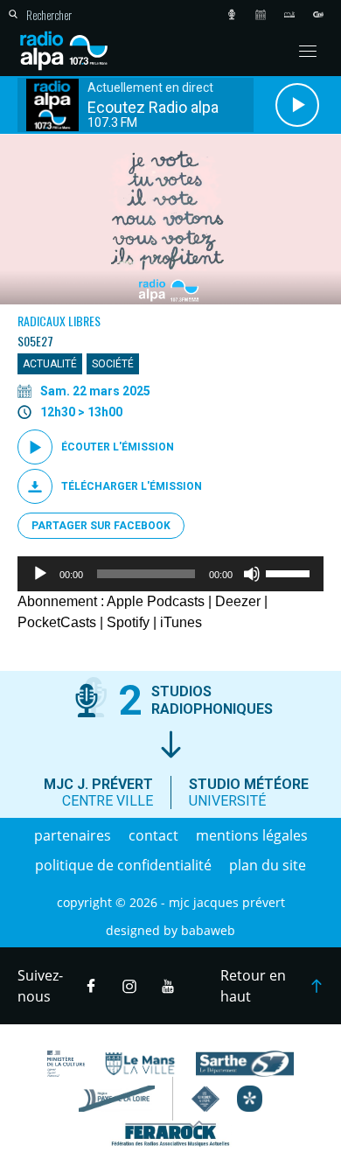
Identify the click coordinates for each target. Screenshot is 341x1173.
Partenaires (72, 835)
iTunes (181, 622)
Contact (153, 835)
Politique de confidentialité (123, 865)
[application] (170, 573)
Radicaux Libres (59, 320)
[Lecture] (40, 574)
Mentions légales (252, 835)
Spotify (128, 622)
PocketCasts (56, 622)
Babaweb (208, 930)
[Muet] (252, 574)
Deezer (238, 601)
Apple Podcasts (156, 601)
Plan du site (267, 865)
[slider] (290, 572)
